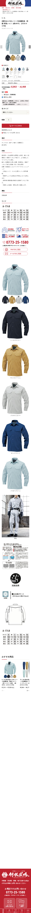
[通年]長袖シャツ (6, 9)
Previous (1, 46)
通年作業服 (18, 7)
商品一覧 (7, 7)
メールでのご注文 (15, 253)
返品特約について (7, 130)
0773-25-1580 (15, 892)
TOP (3, 7)
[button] (3, 690)
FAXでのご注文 (16, 249)
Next (30, 46)
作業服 (12, 7)
